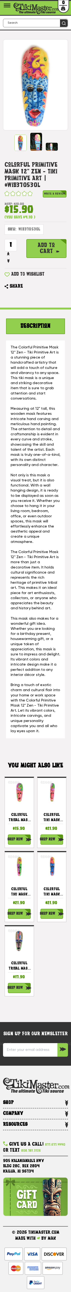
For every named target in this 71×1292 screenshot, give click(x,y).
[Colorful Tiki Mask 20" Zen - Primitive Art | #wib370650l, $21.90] (52, 866)
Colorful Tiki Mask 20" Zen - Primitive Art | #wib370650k (52, 818)
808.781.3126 (31, 1150)
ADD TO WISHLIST (27, 274)
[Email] (27, 286)
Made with (26, 1239)
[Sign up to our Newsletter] (62, 1050)
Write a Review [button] (54, 194)
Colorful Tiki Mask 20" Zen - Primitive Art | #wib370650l (52, 892)
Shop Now (15, 839)
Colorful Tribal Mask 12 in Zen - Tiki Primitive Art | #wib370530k (19, 818)
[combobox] (35, 23)
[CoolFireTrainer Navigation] (8, 5)
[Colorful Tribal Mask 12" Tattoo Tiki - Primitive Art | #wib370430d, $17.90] (19, 940)
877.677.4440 (55, 1144)
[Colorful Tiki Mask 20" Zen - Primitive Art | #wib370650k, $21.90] (52, 792)
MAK (52, 1239)
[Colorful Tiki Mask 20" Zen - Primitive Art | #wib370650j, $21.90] (19, 866)
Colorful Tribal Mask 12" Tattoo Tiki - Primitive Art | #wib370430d (19, 966)
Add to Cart (46, 248)
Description (35, 326)
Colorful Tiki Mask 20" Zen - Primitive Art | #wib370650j (19, 892)
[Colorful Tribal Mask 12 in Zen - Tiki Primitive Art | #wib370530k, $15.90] (19, 792)
